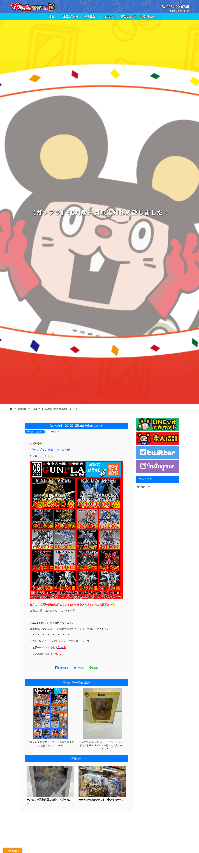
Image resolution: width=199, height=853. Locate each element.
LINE (95, 667)
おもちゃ (39, 432)
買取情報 (30, 432)
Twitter (80, 667)
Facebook (63, 667)
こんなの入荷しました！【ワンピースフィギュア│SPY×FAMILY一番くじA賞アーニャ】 (102, 745)
